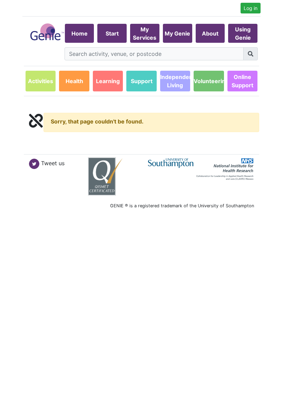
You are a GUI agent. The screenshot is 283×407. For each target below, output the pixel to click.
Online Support (242, 81)
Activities (40, 81)
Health (74, 81)
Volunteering (209, 81)
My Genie (177, 33)
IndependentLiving (175, 81)
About (210, 33)
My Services (144, 33)
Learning (108, 81)
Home (79, 33)
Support (142, 81)
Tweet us (53, 163)
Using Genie (243, 33)
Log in (250, 8)
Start (112, 33)
